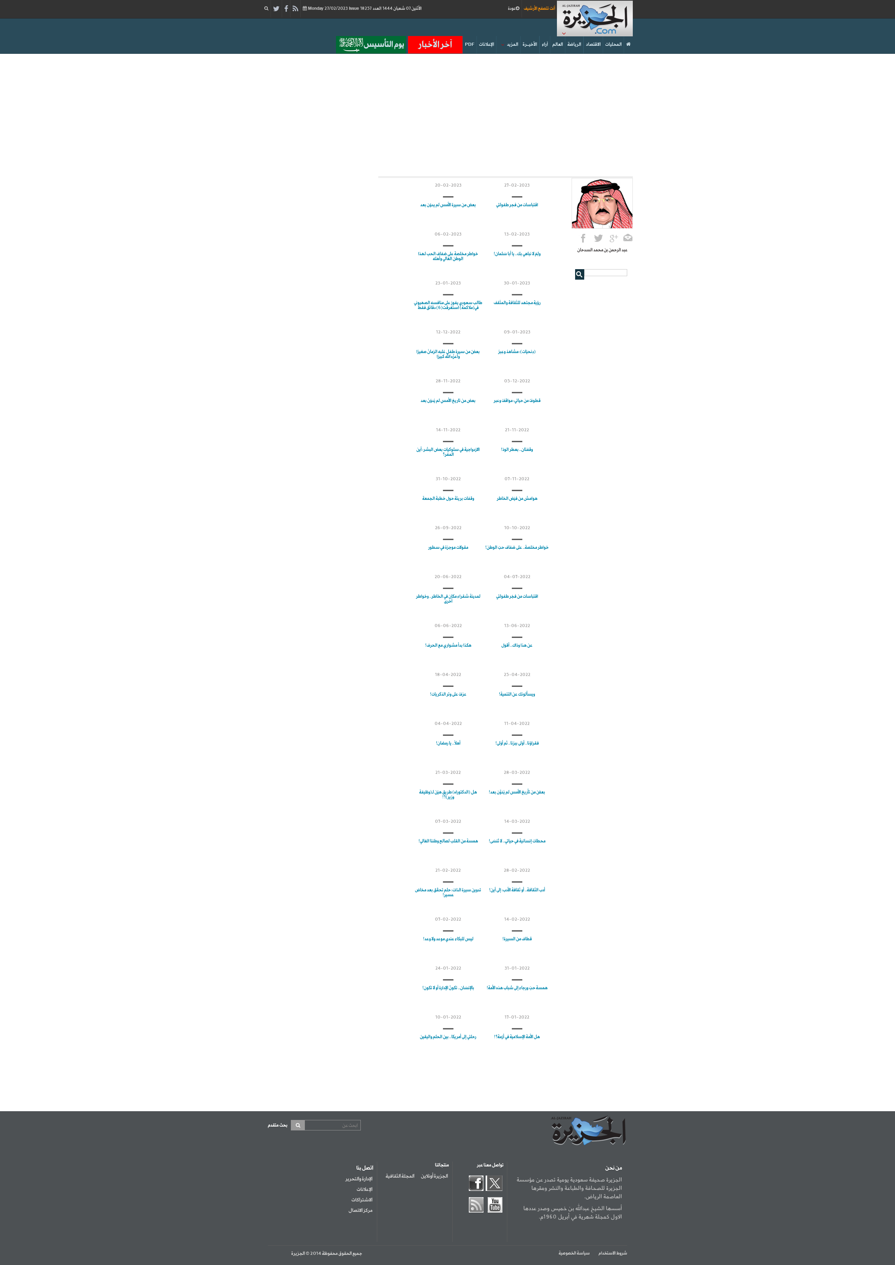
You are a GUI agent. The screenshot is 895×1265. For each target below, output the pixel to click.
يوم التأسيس (384, 45)
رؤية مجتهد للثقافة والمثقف (517, 303)
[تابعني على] (614, 239)
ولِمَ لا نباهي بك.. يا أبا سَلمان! (517, 254)
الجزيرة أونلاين (434, 1176)
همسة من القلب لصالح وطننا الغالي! (448, 841)
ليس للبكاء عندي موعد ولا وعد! (448, 939)
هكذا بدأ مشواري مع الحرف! (448, 646)
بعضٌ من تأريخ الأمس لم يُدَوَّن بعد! (517, 792)
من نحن (613, 1168)
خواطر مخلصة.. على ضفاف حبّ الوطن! (517, 548)
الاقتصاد (593, 44)
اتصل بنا (364, 1168)
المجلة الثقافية (400, 1176)
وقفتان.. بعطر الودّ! (517, 450)
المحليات (613, 44)
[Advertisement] (447, 113)
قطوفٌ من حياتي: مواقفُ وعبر (517, 401)
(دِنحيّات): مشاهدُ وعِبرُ (517, 352)
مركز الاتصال (360, 1210)
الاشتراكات (361, 1200)
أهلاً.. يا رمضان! (448, 743)
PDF (469, 44)
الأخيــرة (530, 44)
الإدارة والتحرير (358, 1179)
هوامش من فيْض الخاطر (517, 499)
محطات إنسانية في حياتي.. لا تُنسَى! (517, 841)
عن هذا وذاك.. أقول (516, 646)
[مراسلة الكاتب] (628, 239)
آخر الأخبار (435, 45)
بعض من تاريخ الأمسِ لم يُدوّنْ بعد (448, 401)
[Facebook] (286, 9)
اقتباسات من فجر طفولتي (517, 205)
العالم (557, 44)
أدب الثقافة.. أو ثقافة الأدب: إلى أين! (517, 890)
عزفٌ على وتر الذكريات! (448, 694)
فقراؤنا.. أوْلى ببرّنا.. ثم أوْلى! (517, 743)
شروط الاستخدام (613, 1253)
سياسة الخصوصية (574, 1253)
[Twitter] (276, 9)
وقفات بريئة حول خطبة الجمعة (448, 499)
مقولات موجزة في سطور (448, 548)
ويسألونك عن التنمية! (517, 694)
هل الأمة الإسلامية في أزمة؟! (517, 1037)
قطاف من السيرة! (517, 939)
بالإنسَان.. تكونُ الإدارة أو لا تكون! (448, 988)
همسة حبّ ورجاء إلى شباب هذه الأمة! (517, 988)
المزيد (512, 44)
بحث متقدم (277, 1125)
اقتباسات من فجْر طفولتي (517, 597)
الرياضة (574, 44)
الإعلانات (486, 44)
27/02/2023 (364, 9)
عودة (512, 9)
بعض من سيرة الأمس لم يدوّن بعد (448, 205)
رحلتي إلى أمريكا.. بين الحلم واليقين (448, 1037)
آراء (545, 44)
